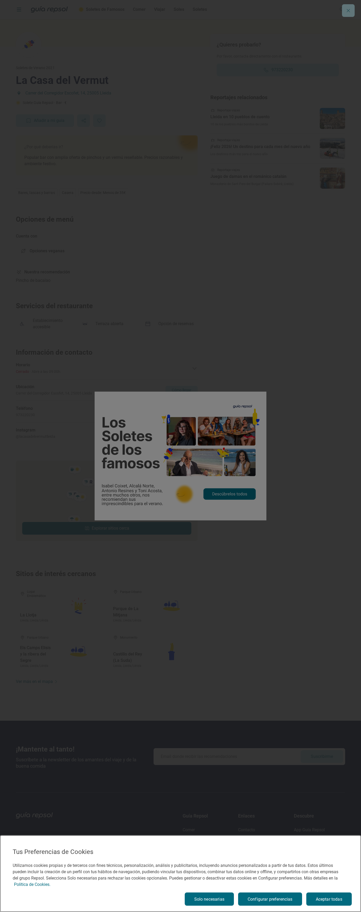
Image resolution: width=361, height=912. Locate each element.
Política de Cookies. (32, 884)
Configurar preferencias (270, 899)
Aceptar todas (329, 899)
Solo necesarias (209, 899)
